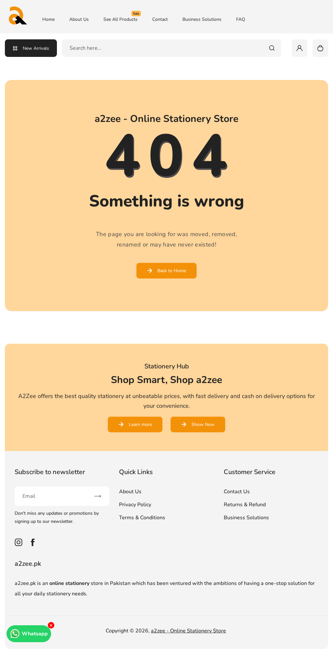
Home (48, 19)
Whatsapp (35, 633)
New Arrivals (36, 48)
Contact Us (237, 491)
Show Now (203, 424)
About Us (79, 19)
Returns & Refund (245, 504)
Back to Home (171, 271)
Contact (160, 19)
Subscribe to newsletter (50, 472)
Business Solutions (201, 19)
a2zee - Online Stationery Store (188, 630)
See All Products (121, 19)
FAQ (240, 19)
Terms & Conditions (142, 517)
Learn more (140, 424)
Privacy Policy (135, 504)
